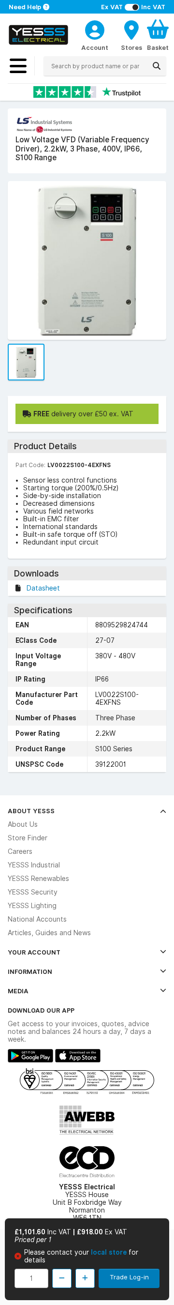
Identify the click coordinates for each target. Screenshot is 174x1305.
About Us (23, 824)
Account (94, 47)
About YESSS (31, 811)
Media (18, 991)
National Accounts (37, 919)
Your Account (34, 952)
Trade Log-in (129, 1277)
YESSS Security (33, 892)
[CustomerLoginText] (94, 28)
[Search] (156, 66)
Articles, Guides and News (49, 933)
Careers (20, 851)
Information (30, 971)
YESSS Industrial (34, 865)
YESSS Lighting (32, 906)
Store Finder (27, 838)
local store (110, 1252)
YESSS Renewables (38, 878)
